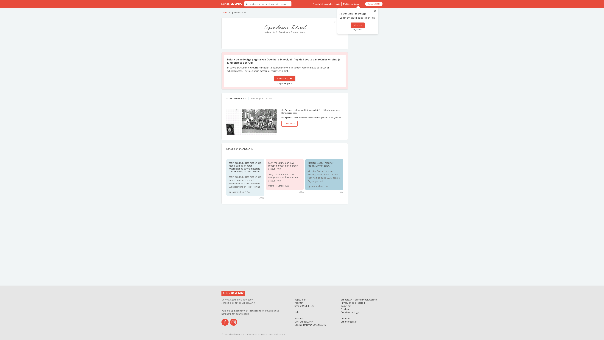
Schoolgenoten (259, 98)
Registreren (300, 299)
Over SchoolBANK (303, 321)
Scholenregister (349, 321)
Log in (337, 4)
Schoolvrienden (235, 98)
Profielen (345, 318)
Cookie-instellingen (350, 312)
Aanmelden (289, 123)
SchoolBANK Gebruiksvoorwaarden (359, 299)
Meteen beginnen (284, 78)
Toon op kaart (298, 32)
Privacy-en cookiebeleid (353, 302)
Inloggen (358, 25)
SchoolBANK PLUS (304, 305)
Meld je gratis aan (351, 4)
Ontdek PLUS (374, 4)
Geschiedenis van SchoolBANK (310, 324)
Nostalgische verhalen (323, 4)
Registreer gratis (284, 83)
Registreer (357, 29)
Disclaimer (346, 309)
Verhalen (298, 318)
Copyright (346, 305)
